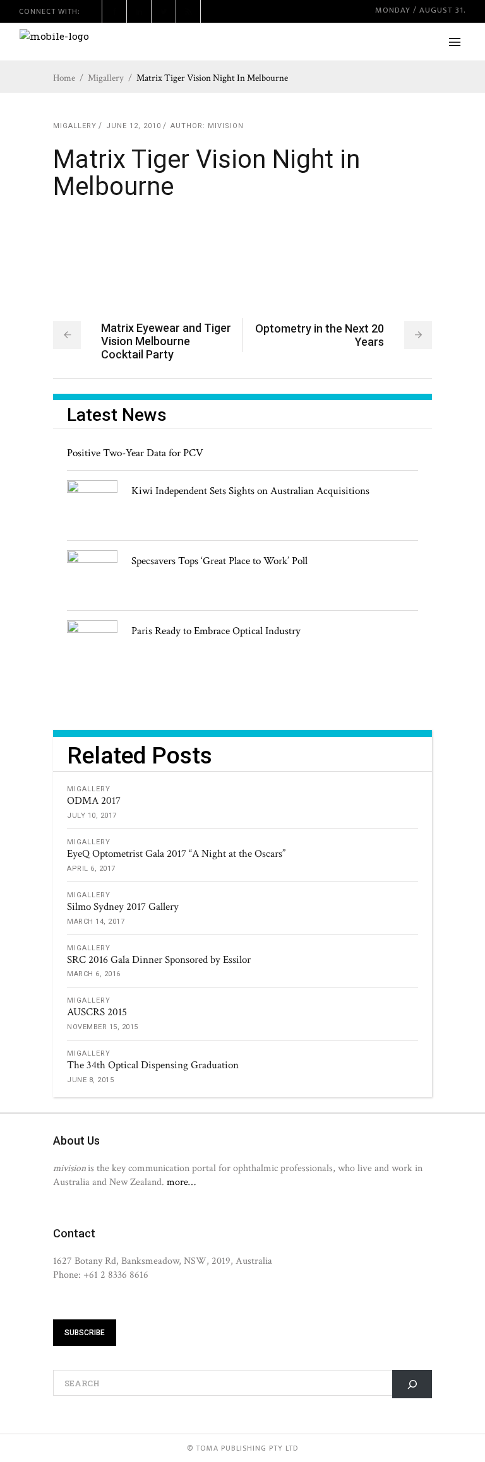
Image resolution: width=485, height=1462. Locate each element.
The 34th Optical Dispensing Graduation (153, 1065)
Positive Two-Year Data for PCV (135, 453)
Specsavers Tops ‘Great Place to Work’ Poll (219, 561)
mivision (226, 126)
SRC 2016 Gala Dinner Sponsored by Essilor (159, 960)
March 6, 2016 (94, 974)
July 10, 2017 (92, 815)
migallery (106, 78)
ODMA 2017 (94, 801)
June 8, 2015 (90, 1080)
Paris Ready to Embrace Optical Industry (216, 631)
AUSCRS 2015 (97, 1012)
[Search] (412, 1384)
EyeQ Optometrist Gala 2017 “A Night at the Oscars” (176, 854)
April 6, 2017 (91, 868)
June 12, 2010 (133, 126)
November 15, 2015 (102, 1027)
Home (64, 78)
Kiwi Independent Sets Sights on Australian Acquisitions (250, 491)
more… (181, 1182)
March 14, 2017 (95, 921)
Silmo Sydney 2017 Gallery (123, 907)
